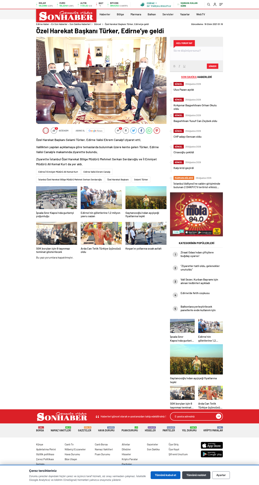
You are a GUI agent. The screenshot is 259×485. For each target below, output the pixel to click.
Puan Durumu (130, 429)
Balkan (152, 14)
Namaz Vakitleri (61, 429)
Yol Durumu (189, 429)
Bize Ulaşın (71, 459)
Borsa (40, 429)
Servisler (168, 14)
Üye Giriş (173, 444)
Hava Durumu (106, 429)
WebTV (200, 14)
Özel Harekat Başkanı (118, 179)
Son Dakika (153, 449)
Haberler (105, 14)
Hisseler (150, 429)
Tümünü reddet (196, 475)
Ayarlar (221, 475)
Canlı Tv (69, 444)
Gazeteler (84, 429)
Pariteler (169, 429)
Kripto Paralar (213, 429)
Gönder (212, 66)
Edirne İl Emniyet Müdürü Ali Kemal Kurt (58, 171)
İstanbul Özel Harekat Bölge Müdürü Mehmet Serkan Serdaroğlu (70, 179)
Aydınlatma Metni (46, 449)
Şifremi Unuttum (178, 454)
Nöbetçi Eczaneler (75, 449)
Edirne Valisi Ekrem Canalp (97, 171)
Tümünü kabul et (165, 475)
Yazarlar (185, 14)
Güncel (97, 24)
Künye (39, 444)
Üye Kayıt (174, 449)
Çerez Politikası (45, 459)
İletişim (40, 464)
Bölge (120, 14)
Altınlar (126, 444)
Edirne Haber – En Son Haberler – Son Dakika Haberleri (63, 24)
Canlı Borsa (101, 444)
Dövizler (126, 449)
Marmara (136, 14)
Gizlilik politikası (45, 454)
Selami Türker (141, 179)
